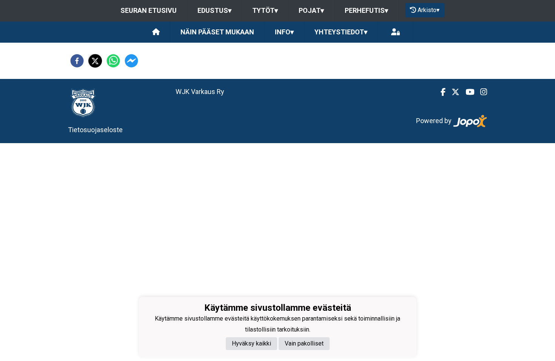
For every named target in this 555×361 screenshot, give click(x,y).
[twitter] (95, 61)
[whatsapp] (113, 61)
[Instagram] (480, 92)
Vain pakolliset (304, 343)
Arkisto (428, 10)
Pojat (311, 10)
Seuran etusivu (148, 10)
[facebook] (77, 61)
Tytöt (265, 10)
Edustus (214, 10)
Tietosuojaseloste (95, 130)
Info (284, 32)
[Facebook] (440, 92)
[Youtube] (466, 92)
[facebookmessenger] (131, 61)
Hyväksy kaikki (251, 343)
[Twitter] (452, 92)
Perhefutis (366, 10)
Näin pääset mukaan (217, 32)
